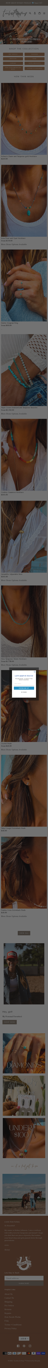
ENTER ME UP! (24, 688)
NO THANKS (24, 692)
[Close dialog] (34, 671)
